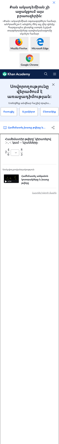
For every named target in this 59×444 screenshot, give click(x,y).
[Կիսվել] (53, 127)
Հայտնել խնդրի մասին (44, 193)
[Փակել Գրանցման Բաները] (53, 84)
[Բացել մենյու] (54, 74)
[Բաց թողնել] (53, 2)
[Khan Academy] (15, 74)
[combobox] (15, 152)
